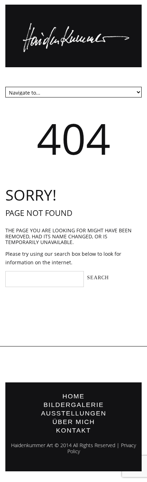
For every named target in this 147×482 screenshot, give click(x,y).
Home (73, 396)
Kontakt (73, 430)
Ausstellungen (73, 413)
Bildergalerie (74, 404)
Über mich (73, 421)
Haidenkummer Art (32, 445)
